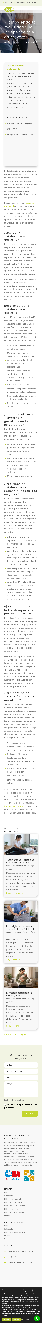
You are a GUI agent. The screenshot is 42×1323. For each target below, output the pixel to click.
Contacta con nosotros (14, 806)
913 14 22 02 (9, 2)
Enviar (29, 1114)
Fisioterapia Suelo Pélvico (14, 1206)
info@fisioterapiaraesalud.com (20, 135)
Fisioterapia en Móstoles (14, 1212)
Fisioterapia (8, 1193)
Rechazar (16, 1319)
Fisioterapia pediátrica (13, 1209)
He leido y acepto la (20, 1106)
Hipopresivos (9, 1239)
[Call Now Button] (37, 1318)
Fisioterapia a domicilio (13, 1199)
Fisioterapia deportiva (13, 1202)
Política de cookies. (20, 1298)
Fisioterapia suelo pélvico (14, 1232)
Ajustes (27, 1319)
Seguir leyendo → (14, 893)
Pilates (7, 1216)
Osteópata (8, 1196)
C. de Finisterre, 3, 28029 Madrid (26, 3)
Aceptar (6, 1319)
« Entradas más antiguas (15, 1034)
